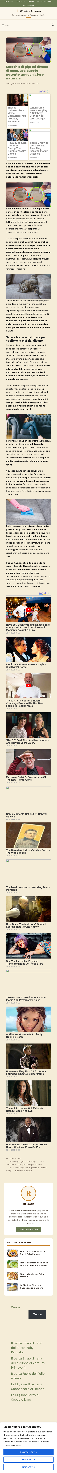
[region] (28, 1447)
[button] (53, 25)
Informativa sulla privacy (40, 1)
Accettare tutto (28, 1452)
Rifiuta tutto (28, 1467)
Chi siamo (9, 1)
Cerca (15, 1307)
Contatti (21, 1)
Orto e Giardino (15, 1158)
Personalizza (28, 1460)
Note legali (28, 5)
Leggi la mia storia (28, 1229)
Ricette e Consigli (30, 11)
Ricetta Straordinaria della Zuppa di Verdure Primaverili (28, 1363)
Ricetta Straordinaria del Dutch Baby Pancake (26, 1348)
